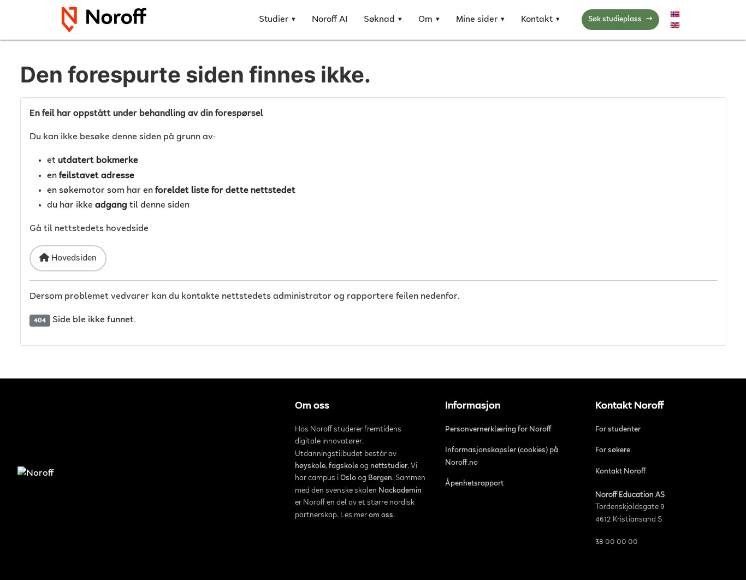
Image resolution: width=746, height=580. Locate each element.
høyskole (310, 466)
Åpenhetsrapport (474, 484)
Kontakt (537, 19)
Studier (273, 19)
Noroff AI (329, 19)
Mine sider (477, 19)
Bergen (380, 478)
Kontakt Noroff (620, 472)
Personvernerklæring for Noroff (498, 430)
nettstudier (388, 466)
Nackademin (400, 491)
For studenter (618, 430)
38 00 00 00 (616, 542)
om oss (381, 515)
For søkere (612, 450)
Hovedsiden (73, 258)
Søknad (379, 19)
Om (425, 19)
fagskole (343, 466)
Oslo (348, 478)
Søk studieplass (620, 19)
